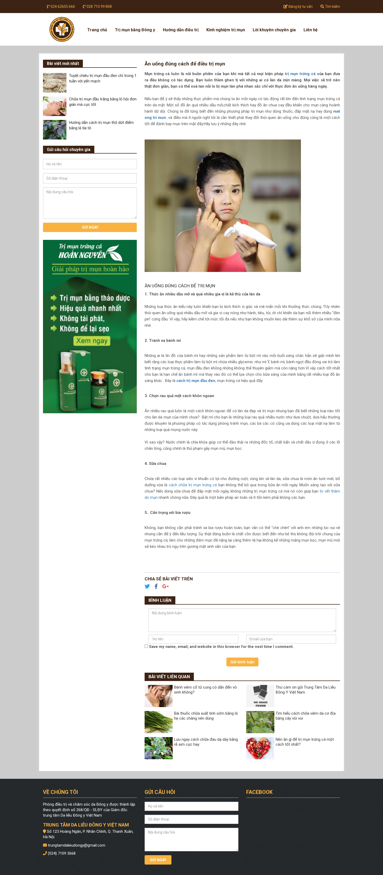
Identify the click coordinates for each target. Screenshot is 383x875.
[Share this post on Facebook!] (158, 587)
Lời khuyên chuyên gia (274, 29)
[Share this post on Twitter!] (149, 587)
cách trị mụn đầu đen (195, 380)
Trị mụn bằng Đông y (135, 29)
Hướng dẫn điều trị (181, 29)
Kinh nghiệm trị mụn (225, 29)
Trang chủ (97, 29)
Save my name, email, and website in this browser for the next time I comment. (221, 646)
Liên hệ (311, 29)
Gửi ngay (90, 227)
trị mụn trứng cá (300, 73)
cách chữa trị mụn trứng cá (193, 485)
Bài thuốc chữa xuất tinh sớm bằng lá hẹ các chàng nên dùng (206, 716)
